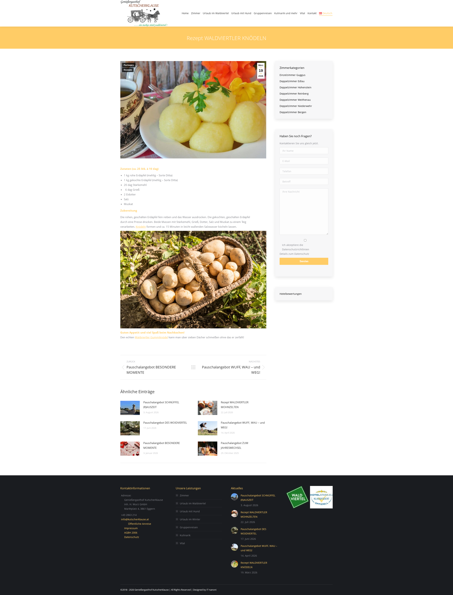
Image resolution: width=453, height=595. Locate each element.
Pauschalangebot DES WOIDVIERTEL (165, 422)
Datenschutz (131, 537)
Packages (129, 65)
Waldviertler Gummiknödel (151, 337)
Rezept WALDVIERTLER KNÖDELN (254, 565)
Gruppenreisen (189, 527)
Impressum (131, 528)
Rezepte (128, 70)
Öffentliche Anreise (139, 523)
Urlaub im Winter (190, 519)
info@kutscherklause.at (135, 519)
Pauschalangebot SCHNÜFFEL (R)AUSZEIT (161, 404)
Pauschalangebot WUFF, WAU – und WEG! (243, 425)
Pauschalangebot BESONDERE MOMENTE (161, 445)
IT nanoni (211, 589)
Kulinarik (185, 535)
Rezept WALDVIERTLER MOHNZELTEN (234, 404)
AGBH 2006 (130, 532)
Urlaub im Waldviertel (193, 503)
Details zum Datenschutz (294, 253)
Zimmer (184, 495)
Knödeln (141, 226)
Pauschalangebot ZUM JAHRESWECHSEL (234, 445)
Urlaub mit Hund (190, 511)
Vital (182, 543)
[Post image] (130, 408)
